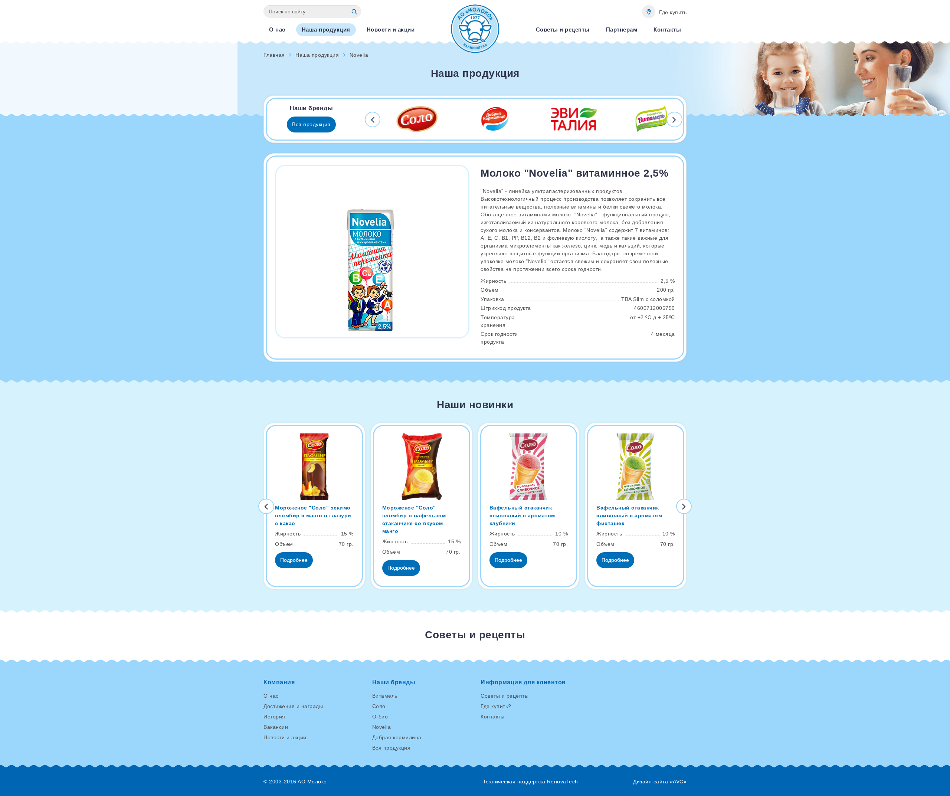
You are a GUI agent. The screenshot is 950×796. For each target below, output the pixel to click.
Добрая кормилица (397, 737)
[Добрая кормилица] (484, 119)
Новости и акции (285, 737)
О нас (271, 696)
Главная (274, 55)
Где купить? (496, 706)
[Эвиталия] (562, 119)
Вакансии (275, 727)
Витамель (384, 696)
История (274, 717)
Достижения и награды (293, 706)
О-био (380, 717)
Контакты (492, 717)
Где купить (673, 12)
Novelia (381, 727)
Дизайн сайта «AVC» (660, 781)
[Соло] (406, 119)
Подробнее (294, 560)
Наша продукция (317, 55)
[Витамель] (641, 119)
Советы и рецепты (504, 696)
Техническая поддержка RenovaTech (530, 781)
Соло (379, 706)
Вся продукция (311, 124)
